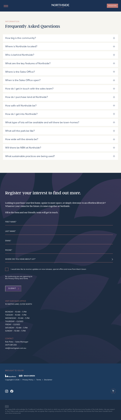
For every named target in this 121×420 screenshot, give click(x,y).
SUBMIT (12, 288)
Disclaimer (48, 380)
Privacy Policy (13, 278)
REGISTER (112, 6)
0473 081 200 (11, 345)
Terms (25, 278)
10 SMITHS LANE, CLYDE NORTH (18, 304)
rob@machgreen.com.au (15, 348)
